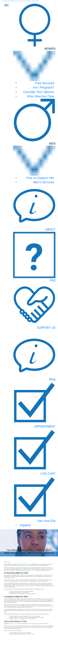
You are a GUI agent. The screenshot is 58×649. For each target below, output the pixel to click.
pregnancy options (14, 623)
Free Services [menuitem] (44, 83)
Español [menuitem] (25, 525)
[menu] (34, 501)
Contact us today (19, 627)
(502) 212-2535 (23, 0)
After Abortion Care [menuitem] (40, 96)
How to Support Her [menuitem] (40, 178)
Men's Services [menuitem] (43, 182)
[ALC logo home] (6, 4)
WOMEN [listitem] (39, 72)
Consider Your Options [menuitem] (38, 92)
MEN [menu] (40, 163)
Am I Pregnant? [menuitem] (43, 87)
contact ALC (32, 570)
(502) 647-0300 (35, 0)
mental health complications (24, 565)
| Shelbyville (28, 0)
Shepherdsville (16, 0)
